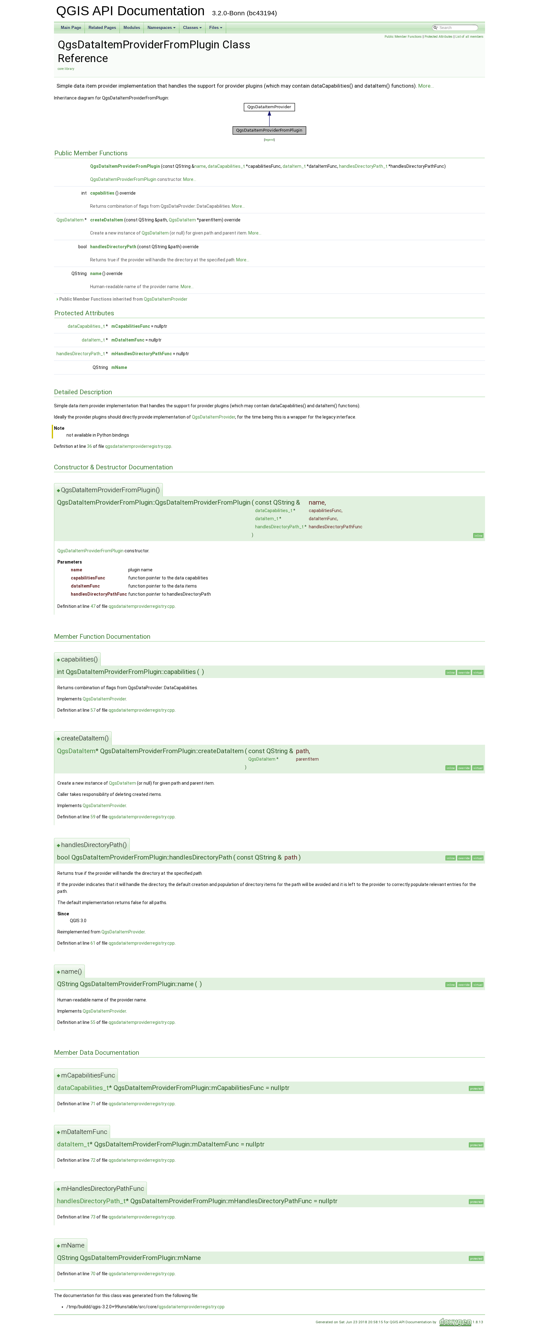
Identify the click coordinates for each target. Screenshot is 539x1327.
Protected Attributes (439, 37)
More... (426, 86)
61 (92, 943)
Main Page (71, 27)
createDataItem (106, 219)
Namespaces (162, 29)
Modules (132, 27)
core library (66, 69)
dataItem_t (294, 166)
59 (92, 816)
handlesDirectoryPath (113, 246)
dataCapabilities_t (226, 166)
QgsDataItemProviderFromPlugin (125, 166)
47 (92, 606)
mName (119, 367)
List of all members (469, 37)
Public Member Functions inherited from (122, 299)
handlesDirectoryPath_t (363, 166)
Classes (193, 29)
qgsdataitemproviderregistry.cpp (138, 446)
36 (89, 446)
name (200, 166)
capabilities (102, 193)
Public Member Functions (403, 37)
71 (92, 1103)
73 (92, 1216)
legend (269, 139)
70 (92, 1273)
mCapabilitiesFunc (130, 326)
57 (92, 710)
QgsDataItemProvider (165, 299)
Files (216, 29)
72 (92, 1160)
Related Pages (102, 27)
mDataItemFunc (127, 339)
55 (92, 1022)
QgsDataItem (70, 219)
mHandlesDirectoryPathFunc (141, 353)
